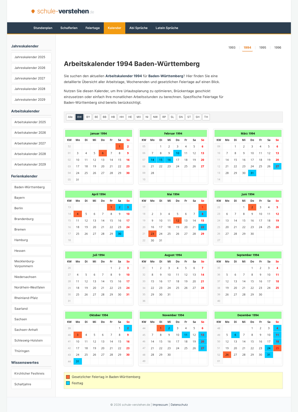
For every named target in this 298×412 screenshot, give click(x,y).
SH (197, 116)
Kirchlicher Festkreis (29, 373)
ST (189, 116)
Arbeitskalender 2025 (30, 122)
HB (113, 116)
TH (206, 116)
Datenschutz (179, 404)
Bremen (20, 229)
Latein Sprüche (167, 28)
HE (130, 116)
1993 (232, 47)
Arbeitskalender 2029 (30, 164)
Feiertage (93, 28)
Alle (70, 116)
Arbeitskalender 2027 (30, 143)
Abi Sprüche (138, 28)
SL (172, 116)
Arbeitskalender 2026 (30, 132)
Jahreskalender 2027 (29, 78)
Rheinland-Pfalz (26, 298)
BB (104, 116)
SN (181, 116)
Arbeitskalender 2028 (30, 154)
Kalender (114, 28)
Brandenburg (23, 219)
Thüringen (21, 351)
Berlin (18, 208)
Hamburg (21, 240)
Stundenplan (42, 28)
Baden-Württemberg (29, 187)
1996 (277, 47)
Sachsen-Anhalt (26, 330)
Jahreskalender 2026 (29, 68)
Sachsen (20, 319)
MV (139, 116)
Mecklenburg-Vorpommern (24, 263)
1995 (262, 47)
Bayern (19, 198)
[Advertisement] (193, 11)
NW (155, 116)
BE (96, 116)
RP (164, 116)
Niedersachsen (25, 277)
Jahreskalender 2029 (29, 99)
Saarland (21, 309)
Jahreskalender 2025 (29, 57)
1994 (247, 47)
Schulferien (68, 28)
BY (88, 116)
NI (147, 116)
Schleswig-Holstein (28, 340)
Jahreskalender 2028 (29, 89)
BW (79, 116)
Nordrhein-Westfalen (29, 287)
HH (122, 116)
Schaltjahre (22, 384)
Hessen (19, 251)
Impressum (160, 404)
